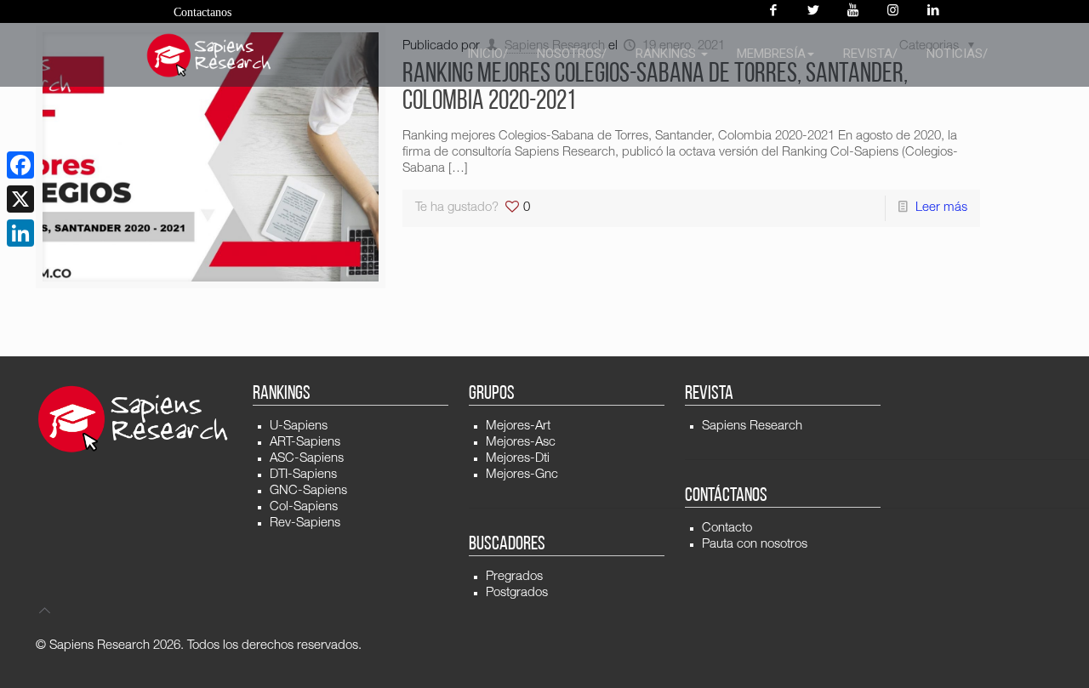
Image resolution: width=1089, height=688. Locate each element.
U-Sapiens (299, 426)
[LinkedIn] (20, 233)
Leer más (941, 208)
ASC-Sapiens (307, 458)
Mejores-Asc (521, 442)
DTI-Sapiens (303, 475)
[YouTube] (853, 11)
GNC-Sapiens (308, 491)
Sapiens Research (752, 426)
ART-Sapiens (305, 442)
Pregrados (514, 577)
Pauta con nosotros (754, 544)
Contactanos (202, 12)
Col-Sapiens (304, 507)
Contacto (727, 528)
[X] (20, 199)
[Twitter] (813, 11)
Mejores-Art (518, 426)
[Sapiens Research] (209, 55)
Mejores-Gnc (522, 475)
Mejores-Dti (518, 458)
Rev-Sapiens (305, 523)
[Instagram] (893, 11)
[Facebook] (773, 11)
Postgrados (517, 593)
